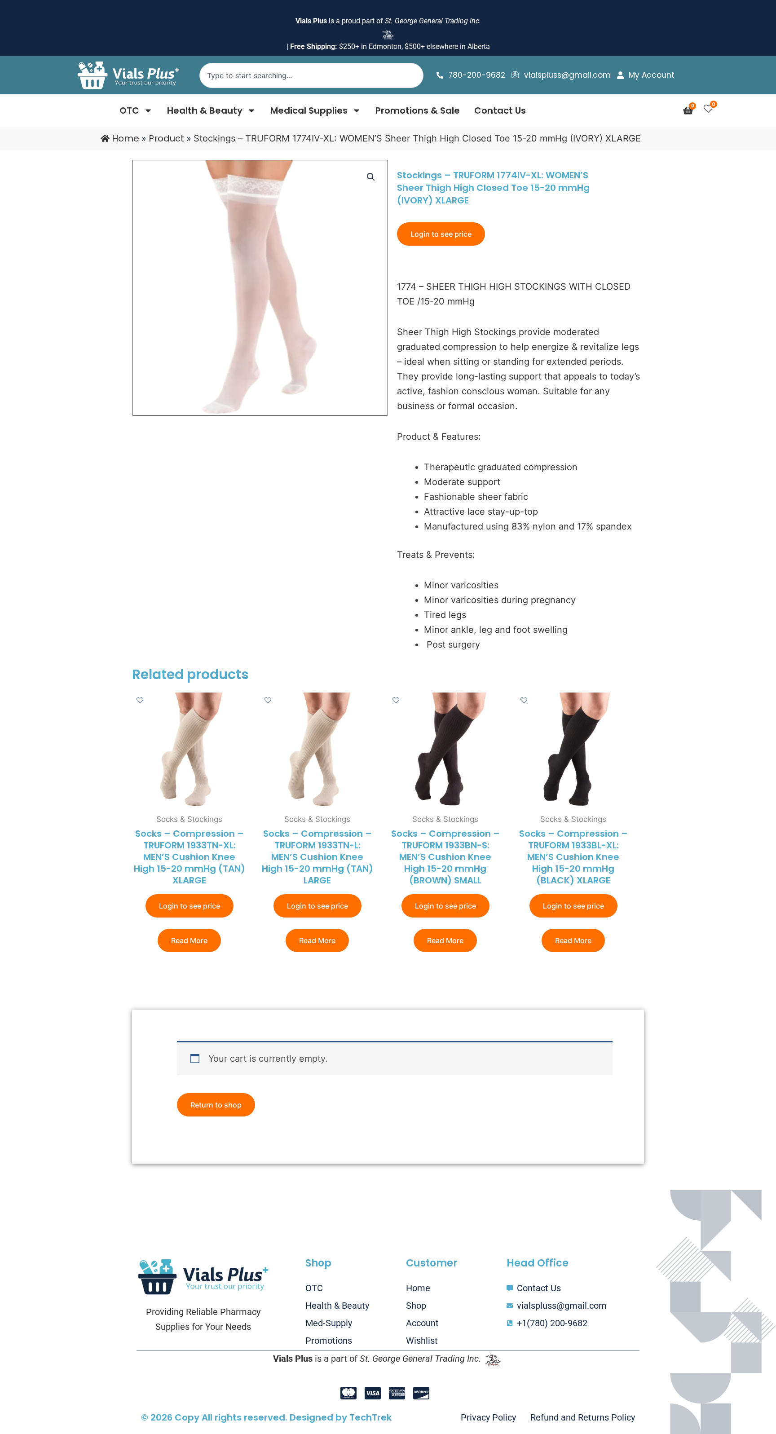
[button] (371, 177)
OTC (129, 110)
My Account (652, 75)
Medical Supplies (309, 110)
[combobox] (311, 75)
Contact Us (500, 110)
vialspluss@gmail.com (567, 75)
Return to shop (216, 1104)
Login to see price (441, 233)
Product (166, 138)
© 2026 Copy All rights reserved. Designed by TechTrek (266, 1417)
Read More (189, 940)
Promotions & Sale (417, 110)
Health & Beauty (204, 110)
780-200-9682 (476, 75)
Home (125, 138)
